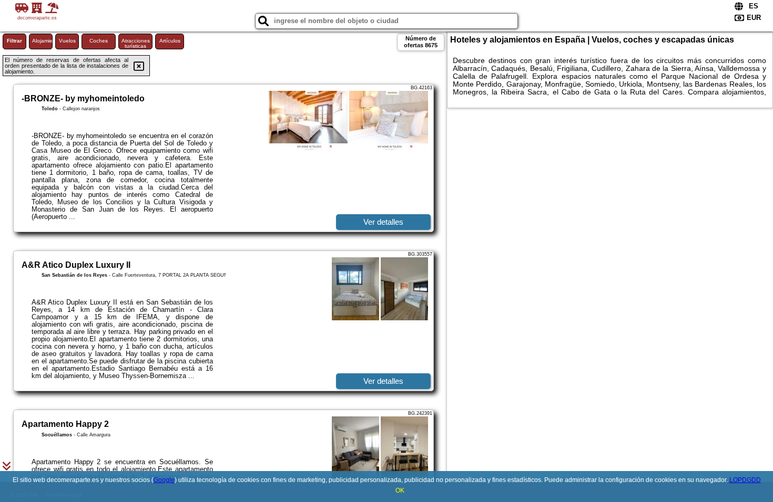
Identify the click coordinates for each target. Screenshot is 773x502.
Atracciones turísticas (135, 43)
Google (164, 480)
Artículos (169, 41)
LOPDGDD (745, 480)
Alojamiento (42, 41)
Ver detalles (383, 221)
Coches (98, 41)
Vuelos (67, 41)
